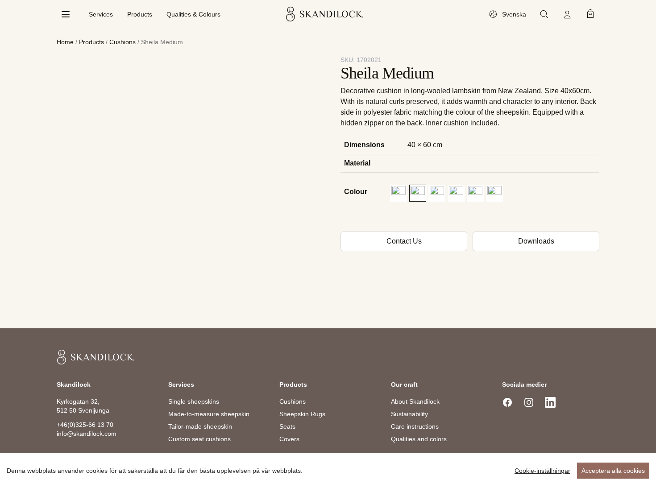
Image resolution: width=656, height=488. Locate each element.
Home (65, 41)
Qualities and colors (419, 439)
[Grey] (418, 193)
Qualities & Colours (193, 14)
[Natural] (475, 193)
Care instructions (415, 426)
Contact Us (404, 241)
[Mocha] (456, 193)
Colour (355, 191)
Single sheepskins (193, 401)
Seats (287, 426)
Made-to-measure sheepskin (208, 414)
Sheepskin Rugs (302, 414)
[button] (398, 193)
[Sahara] (494, 193)
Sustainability (409, 414)
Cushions (122, 41)
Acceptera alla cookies (613, 470)
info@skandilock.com (86, 433)
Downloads (536, 241)
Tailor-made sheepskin (200, 426)
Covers (289, 439)
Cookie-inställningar (542, 470)
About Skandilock (415, 401)
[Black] (398, 193)
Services (101, 14)
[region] (328, 470)
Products (139, 14)
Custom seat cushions (199, 439)
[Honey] (437, 193)
